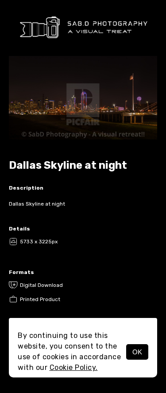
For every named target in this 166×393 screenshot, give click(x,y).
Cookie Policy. (74, 367)
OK (137, 352)
